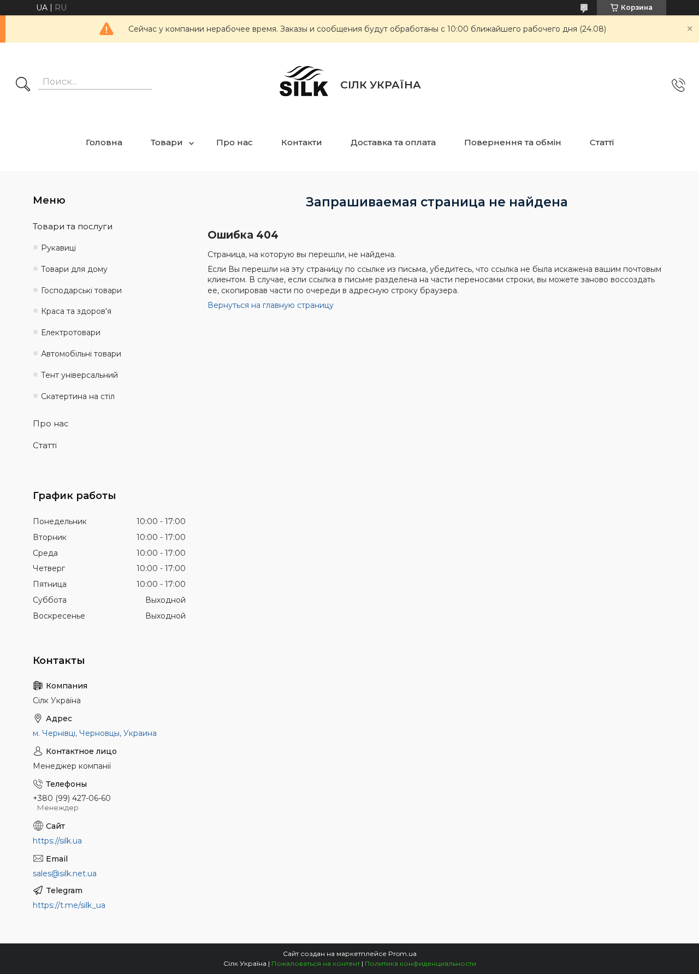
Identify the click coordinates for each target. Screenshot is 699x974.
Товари (167, 142)
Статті (602, 142)
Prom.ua (402, 953)
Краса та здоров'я (76, 311)
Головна (104, 142)
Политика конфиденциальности (420, 963)
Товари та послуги (72, 226)
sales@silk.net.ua (65, 873)
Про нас (234, 142)
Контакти (301, 142)
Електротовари (70, 332)
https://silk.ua (57, 841)
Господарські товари (81, 290)
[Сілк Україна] (304, 85)
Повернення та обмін (512, 142)
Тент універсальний (79, 375)
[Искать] (23, 85)
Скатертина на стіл (78, 396)
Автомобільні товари (81, 354)
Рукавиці (58, 248)
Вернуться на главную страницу (271, 305)
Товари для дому (74, 269)
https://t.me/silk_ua (69, 905)
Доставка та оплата (393, 142)
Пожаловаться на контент (315, 963)
